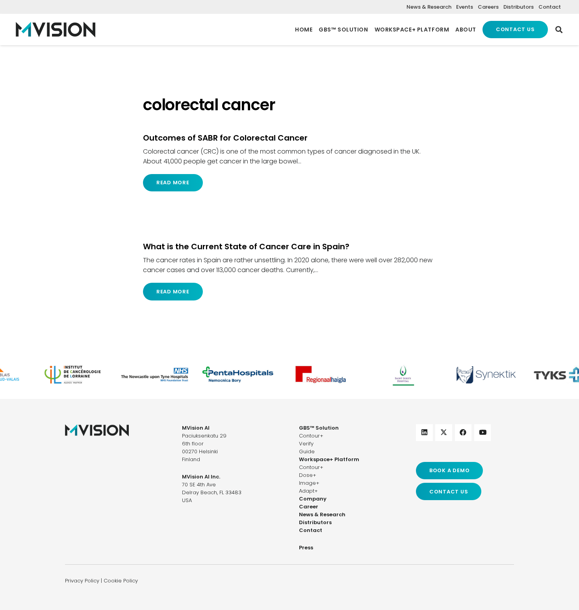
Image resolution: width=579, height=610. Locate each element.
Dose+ (307, 475)
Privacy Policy (82, 580)
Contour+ (311, 435)
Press (306, 547)
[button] (559, 29)
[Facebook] (463, 432)
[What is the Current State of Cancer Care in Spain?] (289, 271)
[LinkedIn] (424, 432)
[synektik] (481, 374)
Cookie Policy (121, 580)
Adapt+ (308, 491)
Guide (307, 451)
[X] (443, 432)
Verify (306, 443)
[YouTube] (482, 432)
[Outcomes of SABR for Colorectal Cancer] (289, 162)
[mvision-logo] (55, 29)
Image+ (309, 483)
